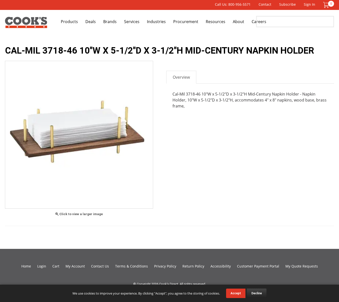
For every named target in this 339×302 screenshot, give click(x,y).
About (238, 21)
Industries (156, 21)
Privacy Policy (165, 266)
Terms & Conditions (131, 266)
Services (131, 21)
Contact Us (100, 266)
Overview (181, 77)
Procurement (185, 21)
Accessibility (220, 266)
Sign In (309, 4)
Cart (55, 266)
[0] (326, 4)
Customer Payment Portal (258, 266)
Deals (90, 21)
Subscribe (287, 4)
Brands (110, 21)
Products (69, 21)
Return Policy (193, 266)
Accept (236, 293)
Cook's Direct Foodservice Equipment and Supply (26, 24)
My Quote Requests (301, 266)
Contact (265, 4)
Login (41, 266)
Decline (256, 293)
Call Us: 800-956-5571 (233, 4)
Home (26, 266)
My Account (75, 266)
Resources (215, 21)
